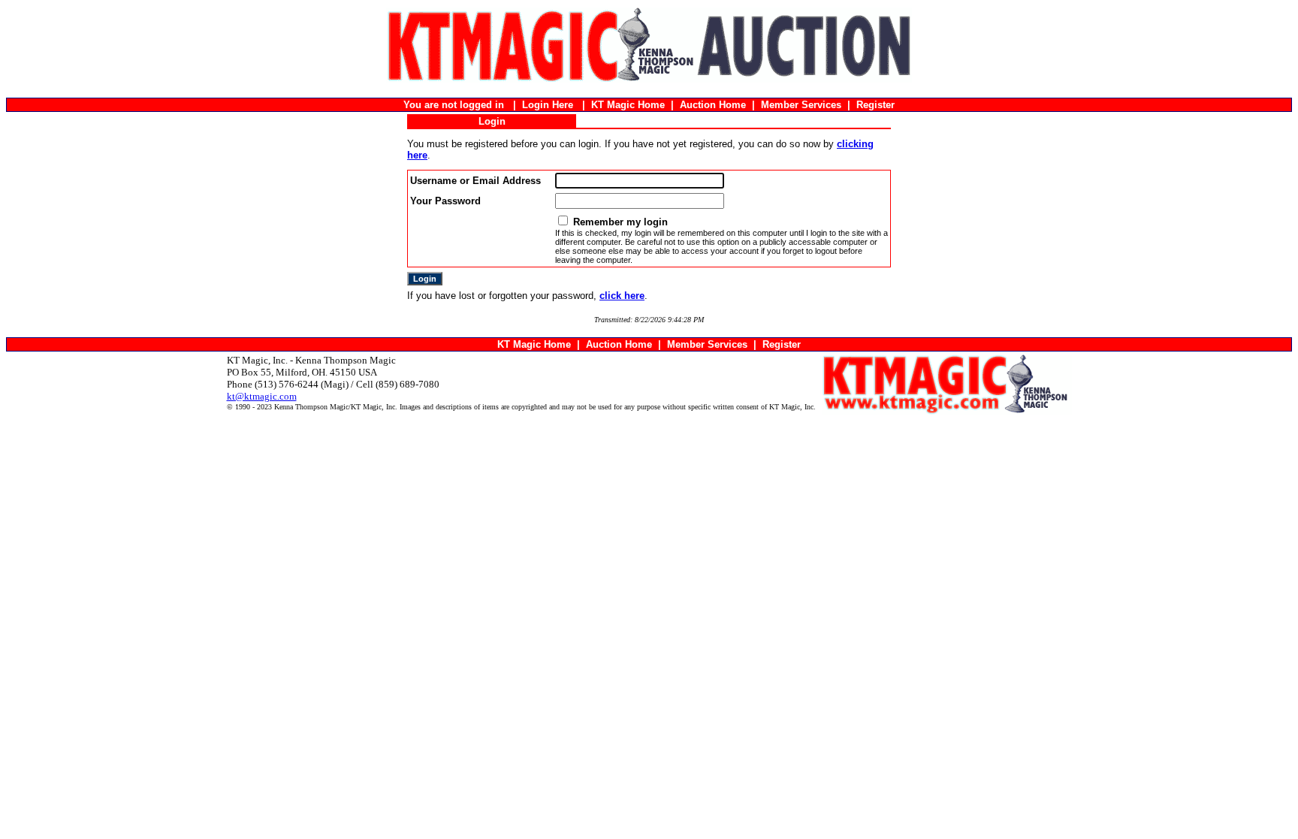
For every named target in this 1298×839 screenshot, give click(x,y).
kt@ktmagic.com (262, 396)
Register (875, 104)
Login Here (547, 104)
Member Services (801, 104)
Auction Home (713, 104)
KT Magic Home (628, 104)
